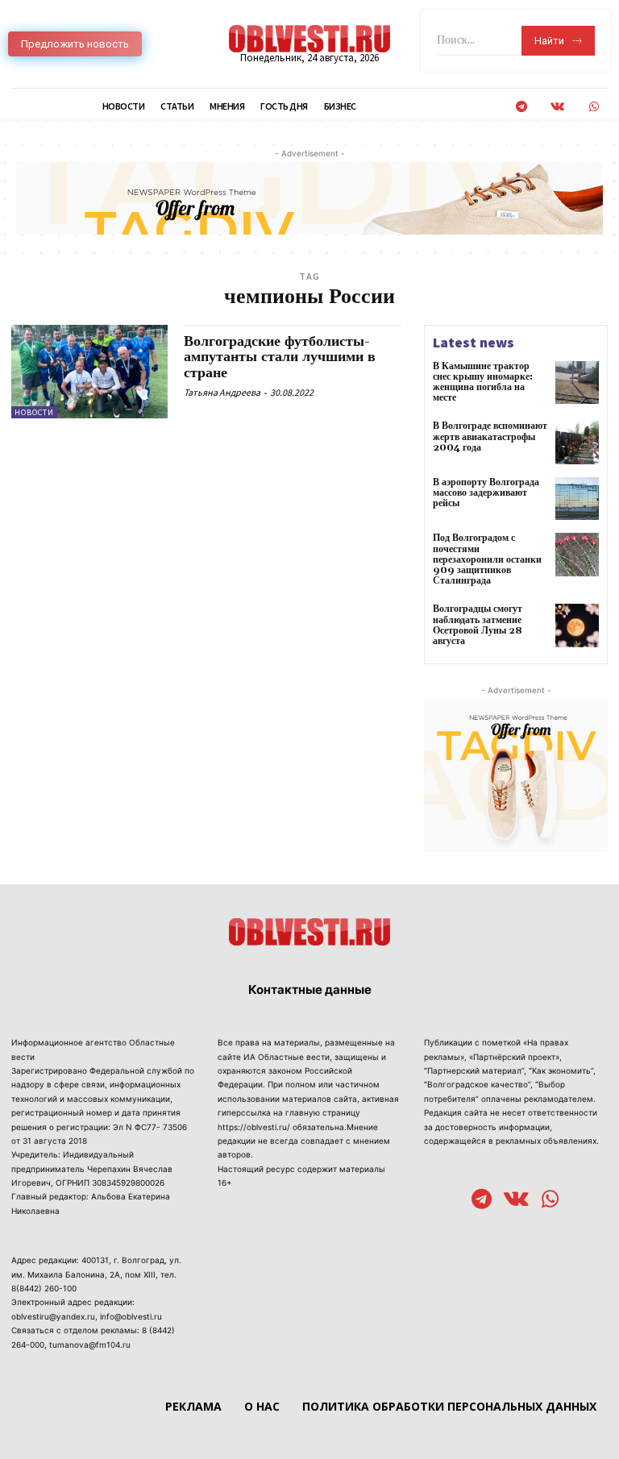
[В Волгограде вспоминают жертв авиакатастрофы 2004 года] (577, 442)
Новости (34, 412)
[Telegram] (521, 107)
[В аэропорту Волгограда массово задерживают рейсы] (577, 499)
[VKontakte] (557, 107)
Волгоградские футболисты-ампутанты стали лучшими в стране (280, 357)
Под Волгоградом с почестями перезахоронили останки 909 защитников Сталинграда (487, 559)
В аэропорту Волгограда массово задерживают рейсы (486, 492)
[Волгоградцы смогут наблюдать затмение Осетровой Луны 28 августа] (577, 625)
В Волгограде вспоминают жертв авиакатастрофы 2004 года (490, 436)
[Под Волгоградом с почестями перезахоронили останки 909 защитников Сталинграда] (577, 554)
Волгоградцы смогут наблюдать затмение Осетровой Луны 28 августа (477, 625)
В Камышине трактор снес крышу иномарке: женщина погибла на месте (483, 382)
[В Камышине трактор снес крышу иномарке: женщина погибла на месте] (577, 383)
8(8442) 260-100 (44, 1288)
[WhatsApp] (594, 107)
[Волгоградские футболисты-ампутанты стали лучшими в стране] (89, 371)
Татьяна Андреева (222, 392)
